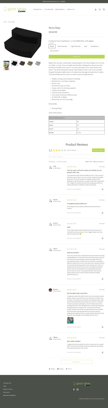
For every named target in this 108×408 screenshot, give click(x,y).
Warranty (6, 392)
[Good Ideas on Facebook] (74, 389)
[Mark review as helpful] (103, 189)
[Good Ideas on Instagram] (78, 389)
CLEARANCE (49, 9)
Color (51, 43)
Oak (85, 46)
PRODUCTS (37, 9)
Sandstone (95, 46)
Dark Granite (62, 46)
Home (5, 22)
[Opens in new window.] (51, 168)
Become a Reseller (9, 395)
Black (52, 46)
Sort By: (89, 162)
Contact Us (7, 383)
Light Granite (76, 46)
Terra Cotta (54, 51)
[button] (78, 150)
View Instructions (55, 113)
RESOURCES (59, 9)
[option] (22, 42)
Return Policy (8, 389)
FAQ (4, 386)
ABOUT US (71, 9)
